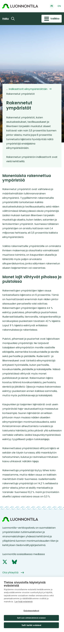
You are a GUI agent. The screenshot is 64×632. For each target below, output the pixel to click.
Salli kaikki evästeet (31, 625)
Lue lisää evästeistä (23, 601)
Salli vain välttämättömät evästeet (31, 618)
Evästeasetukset (31, 611)
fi (52, 6)
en (59, 6)
